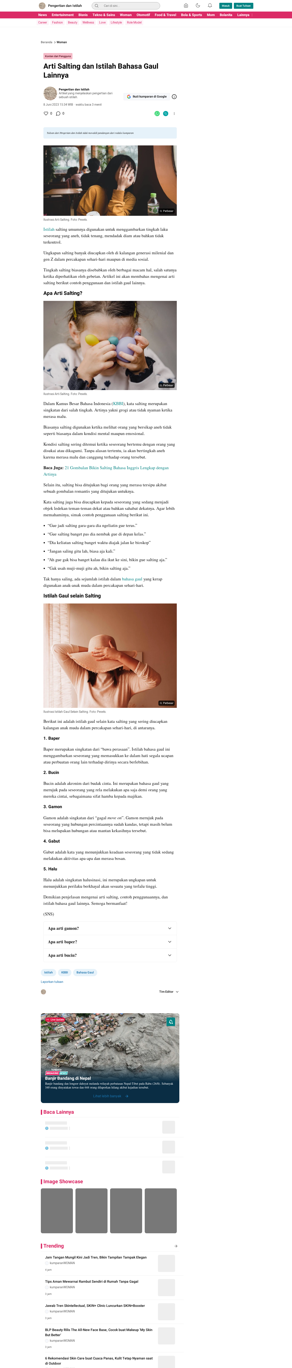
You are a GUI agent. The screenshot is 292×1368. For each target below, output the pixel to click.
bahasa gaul (132, 579)
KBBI (118, 403)
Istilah (49, 229)
